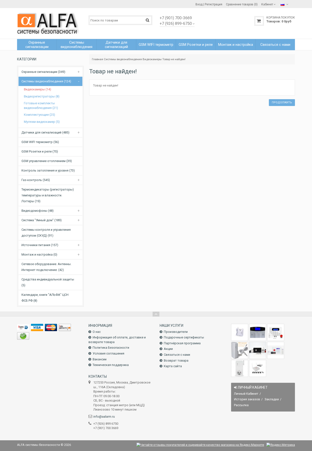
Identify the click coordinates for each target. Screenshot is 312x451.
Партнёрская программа (182, 343)
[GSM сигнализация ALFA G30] (257, 332)
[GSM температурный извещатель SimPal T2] (239, 350)
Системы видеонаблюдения (123, 59)
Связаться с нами (177, 354)
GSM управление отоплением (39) (46, 161)
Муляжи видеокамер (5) (42, 122)
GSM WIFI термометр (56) (40, 142)
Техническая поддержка (111, 365)
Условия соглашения (108, 353)
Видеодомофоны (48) (37, 210)
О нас (97, 332)
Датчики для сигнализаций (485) (45, 132)
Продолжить (282, 102)
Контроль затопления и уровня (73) (48, 170)
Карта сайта (173, 366)
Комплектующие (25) (39, 114)
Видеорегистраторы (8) (41, 96)
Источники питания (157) (39, 245)
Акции (168, 349)
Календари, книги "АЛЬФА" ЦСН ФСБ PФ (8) (44, 297)
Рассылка (241, 405)
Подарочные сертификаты (184, 337)
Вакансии (100, 359)
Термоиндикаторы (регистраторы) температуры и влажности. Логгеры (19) (47, 195)
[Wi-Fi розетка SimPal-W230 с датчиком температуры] (239, 368)
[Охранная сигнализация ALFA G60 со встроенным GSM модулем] (275, 350)
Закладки (271, 399)
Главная (97, 59)
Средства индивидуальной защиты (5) (47, 282)
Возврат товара (176, 360)
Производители (176, 332)
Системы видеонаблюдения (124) (46, 81)
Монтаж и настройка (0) (39, 254)
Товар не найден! (173, 59)
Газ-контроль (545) (35, 180)
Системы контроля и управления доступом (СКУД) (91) (46, 232)
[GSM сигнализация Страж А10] (257, 350)
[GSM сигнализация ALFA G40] (275, 332)
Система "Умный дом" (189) (41, 220)
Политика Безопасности (111, 347)
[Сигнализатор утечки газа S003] (239, 332)
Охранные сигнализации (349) (43, 72)
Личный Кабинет (246, 393)
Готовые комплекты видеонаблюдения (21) (41, 105)
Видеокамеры (152, 59)
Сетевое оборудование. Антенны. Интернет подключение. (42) (46, 267)
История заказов (247, 399)
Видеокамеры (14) (37, 89)
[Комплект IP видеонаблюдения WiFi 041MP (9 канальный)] (257, 368)
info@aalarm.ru (104, 416)
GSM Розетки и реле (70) (39, 151)
